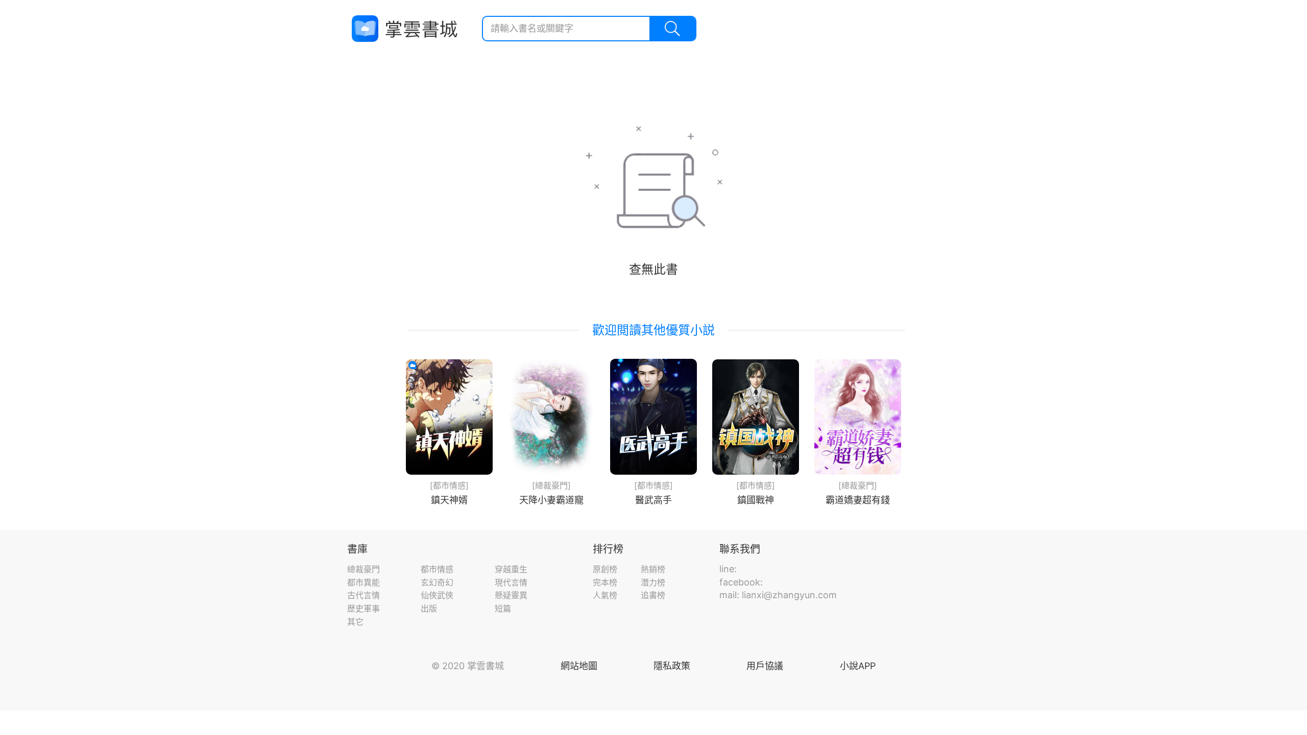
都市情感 (437, 569)
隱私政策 (672, 665)
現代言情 (511, 582)
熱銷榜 (653, 569)
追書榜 (653, 595)
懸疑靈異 (511, 595)
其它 (355, 622)
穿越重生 (511, 569)
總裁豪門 (363, 569)
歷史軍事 (363, 608)
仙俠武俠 (437, 595)
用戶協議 (764, 665)
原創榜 (605, 569)
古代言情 (363, 595)
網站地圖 (579, 665)
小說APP (858, 665)
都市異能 (363, 582)
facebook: (741, 582)
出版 (429, 608)
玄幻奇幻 (437, 582)
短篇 (503, 608)
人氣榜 (605, 595)
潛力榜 (653, 582)
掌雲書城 (404, 28)
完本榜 (605, 582)
